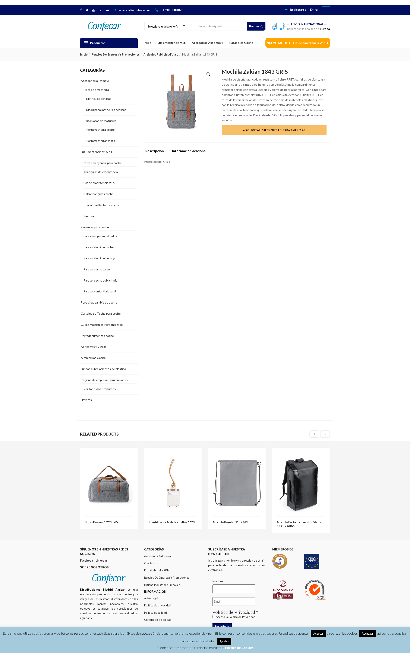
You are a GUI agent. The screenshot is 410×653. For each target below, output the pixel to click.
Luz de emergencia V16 (98, 183)
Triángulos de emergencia (100, 172)
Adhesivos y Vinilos (94, 346)
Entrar (314, 9)
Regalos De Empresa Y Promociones (166, 577)
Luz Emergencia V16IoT (97, 152)
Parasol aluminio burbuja (99, 258)
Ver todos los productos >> (101, 389)
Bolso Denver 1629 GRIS (101, 522)
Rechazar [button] (367, 633)
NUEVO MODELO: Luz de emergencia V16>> (297, 43)
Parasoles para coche (95, 227)
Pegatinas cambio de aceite (99, 302)
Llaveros (86, 400)
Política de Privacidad (241, 617)
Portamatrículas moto (100, 140)
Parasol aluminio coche (98, 247)
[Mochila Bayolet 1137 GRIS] (237, 455)
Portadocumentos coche (97, 336)
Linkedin (101, 560)
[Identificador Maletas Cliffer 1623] (173, 455)
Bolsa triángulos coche (98, 194)
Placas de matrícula (96, 89)
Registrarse (298, 9)
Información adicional (189, 151)
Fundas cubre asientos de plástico (103, 369)
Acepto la (235, 617)
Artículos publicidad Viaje (161, 54)
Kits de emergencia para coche (101, 163)
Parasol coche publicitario (100, 280)
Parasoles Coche (241, 42)
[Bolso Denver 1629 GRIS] (109, 455)
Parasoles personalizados (100, 236)
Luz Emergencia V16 (172, 42)
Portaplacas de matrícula (99, 121)
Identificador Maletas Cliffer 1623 (172, 522)
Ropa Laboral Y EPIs (156, 570)
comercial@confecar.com (134, 10)
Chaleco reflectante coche (101, 205)
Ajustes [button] (224, 641)
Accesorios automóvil (95, 80)
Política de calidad (155, 612)
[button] (208, 74)
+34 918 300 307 (170, 10)
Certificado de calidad (157, 619)
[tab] (156, 152)
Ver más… (89, 216)
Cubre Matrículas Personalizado (102, 324)
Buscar (255, 26)
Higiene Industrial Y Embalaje (162, 585)
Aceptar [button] (318, 633)
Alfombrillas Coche (93, 358)
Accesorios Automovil (207, 42)
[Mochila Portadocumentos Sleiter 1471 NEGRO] (301, 455)
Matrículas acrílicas (98, 98)
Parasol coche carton (97, 269)
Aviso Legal (151, 598)
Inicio (147, 42)
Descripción (154, 151)
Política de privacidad (157, 605)
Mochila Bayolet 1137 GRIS (231, 522)
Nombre (217, 581)
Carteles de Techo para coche (101, 313)
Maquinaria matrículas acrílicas (106, 110)
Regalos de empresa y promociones (115, 54)
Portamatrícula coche (100, 129)
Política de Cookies (239, 648)
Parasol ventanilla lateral (99, 291)
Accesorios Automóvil (157, 556)
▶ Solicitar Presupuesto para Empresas (274, 130)
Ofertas (149, 563)
